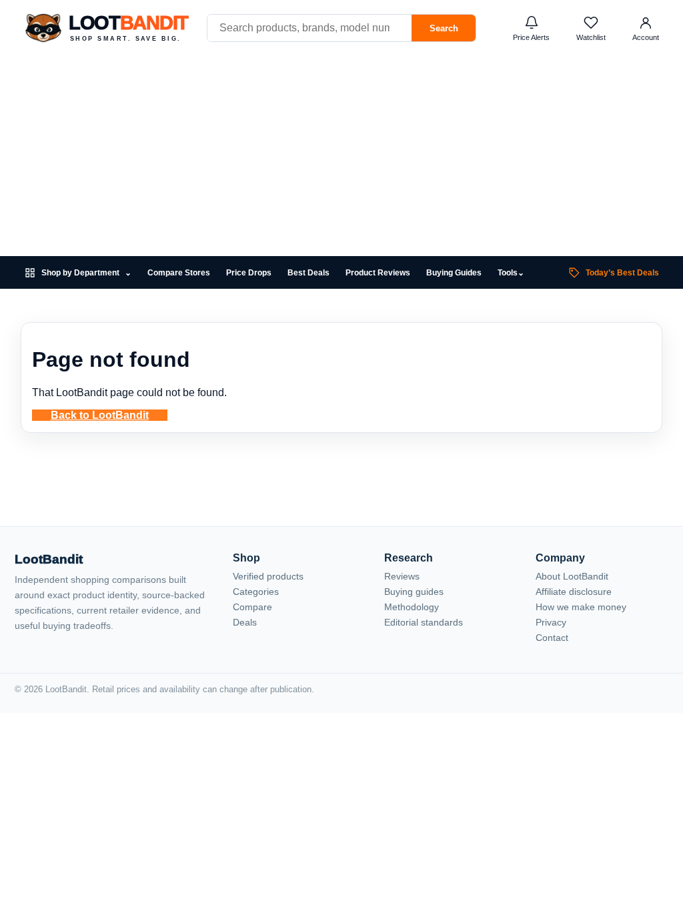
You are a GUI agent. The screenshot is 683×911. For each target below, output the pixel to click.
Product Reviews (378, 272)
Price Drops (248, 272)
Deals (245, 622)
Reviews (402, 576)
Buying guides (414, 591)
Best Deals (308, 272)
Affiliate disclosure (574, 591)
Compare (252, 607)
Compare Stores (178, 272)
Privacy (551, 622)
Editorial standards (423, 622)
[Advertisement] (341, 156)
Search (444, 28)
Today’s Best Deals (622, 272)
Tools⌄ (511, 272)
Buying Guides (454, 272)
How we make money (581, 607)
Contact (552, 637)
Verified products (268, 576)
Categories (256, 591)
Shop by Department (86, 273)
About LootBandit (572, 576)
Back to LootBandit (100, 415)
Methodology (411, 607)
